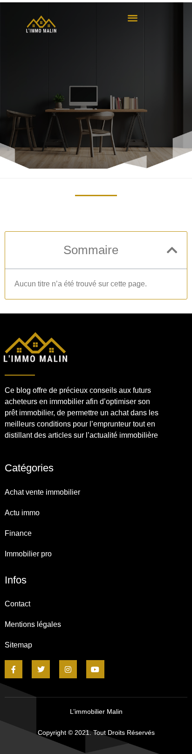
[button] (132, 17)
